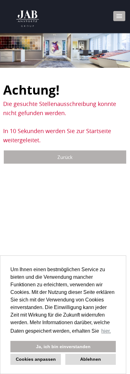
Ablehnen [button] (90, 359)
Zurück (65, 157)
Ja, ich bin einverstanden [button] (63, 346)
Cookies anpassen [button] (36, 359)
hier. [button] (106, 331)
